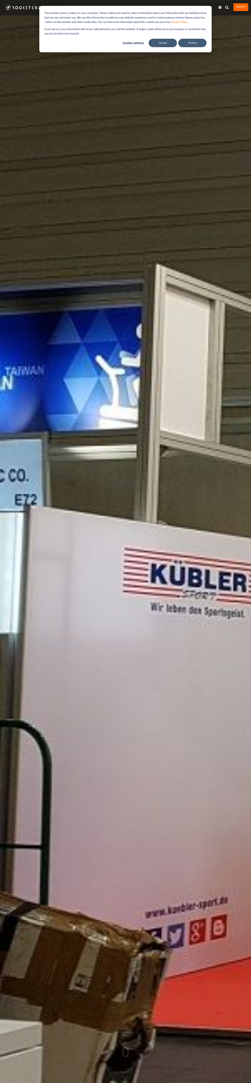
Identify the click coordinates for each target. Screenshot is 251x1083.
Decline (192, 42)
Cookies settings (133, 42)
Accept (163, 42)
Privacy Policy (179, 22)
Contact (240, 7)
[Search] (227, 7)
